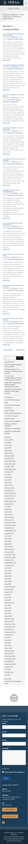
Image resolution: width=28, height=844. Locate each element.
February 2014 (9, 651)
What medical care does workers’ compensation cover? (11, 190)
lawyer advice (9, 410)
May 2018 (8, 584)
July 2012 (8, 675)
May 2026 (8, 448)
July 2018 (8, 579)
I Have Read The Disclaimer (14, 772)
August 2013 (9, 667)
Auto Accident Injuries (12, 400)
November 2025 (10, 464)
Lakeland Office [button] (9, 809)
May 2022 (8, 573)
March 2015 (8, 616)
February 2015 (9, 619)
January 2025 (9, 490)
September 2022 (10, 563)
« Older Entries (8, 350)
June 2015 (8, 608)
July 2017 (8, 595)
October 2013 (9, 661)
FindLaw (18, 841)
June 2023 (8, 539)
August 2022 (9, 565)
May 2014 (8, 643)
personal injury (10, 418)
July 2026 (8, 442)
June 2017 (8, 597)
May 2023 (8, 541)
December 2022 (10, 555)
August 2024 (9, 504)
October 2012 (9, 672)
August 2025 (9, 472)
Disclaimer (5, 768)
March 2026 (9, 453)
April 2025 (8, 482)
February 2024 (10, 517)
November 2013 (10, 659)
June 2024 (8, 509)
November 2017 (10, 587)
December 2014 (10, 624)
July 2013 (8, 669)
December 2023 (10, 523)
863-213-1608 (15, 8)
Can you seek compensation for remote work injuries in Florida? (13, 378)
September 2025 (10, 469)
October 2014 (9, 629)
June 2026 (8, 445)
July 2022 (8, 568)
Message (5, 748)
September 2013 (10, 664)
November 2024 (10, 496)
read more (6, 60)
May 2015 (8, 611)
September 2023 (10, 531)
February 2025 (9, 488)
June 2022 (8, 571)
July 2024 (8, 506)
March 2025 (9, 485)
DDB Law (15, 37)
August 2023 (9, 533)
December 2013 (10, 656)
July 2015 (8, 605)
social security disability (12, 421)
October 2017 (9, 589)
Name (4, 723)
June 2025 (8, 477)
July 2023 (8, 536)
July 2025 (8, 474)
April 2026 (8, 450)
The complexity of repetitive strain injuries (13, 65)
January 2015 (9, 621)
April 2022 (8, 576)
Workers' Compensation (15, 39)
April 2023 (8, 544)
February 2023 (9, 549)
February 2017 (9, 603)
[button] (25, 3)
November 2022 (10, 557)
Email (4, 732)
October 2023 (9, 528)
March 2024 (9, 515)
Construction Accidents (12, 405)
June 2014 (8, 640)
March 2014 (8, 648)
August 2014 (9, 635)
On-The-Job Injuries (14, 100)
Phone (4, 740)
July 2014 (8, 637)
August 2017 (9, 592)
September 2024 (10, 501)
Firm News (8, 408)
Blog (6, 402)
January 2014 (9, 653)
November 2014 (10, 627)
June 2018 (8, 581)
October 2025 (9, 466)
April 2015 (8, 613)
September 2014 (10, 632)
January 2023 (9, 552)
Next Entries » (20, 350)
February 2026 (9, 456)
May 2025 (8, 480)
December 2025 (10, 461)
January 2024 (9, 520)
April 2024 (8, 512)
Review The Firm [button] (10, 816)
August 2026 (9, 440)
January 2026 (9, 458)
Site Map (15, 837)
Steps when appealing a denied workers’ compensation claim (13, 384)
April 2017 (8, 600)
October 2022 (9, 560)
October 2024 (9, 498)
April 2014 (8, 645)
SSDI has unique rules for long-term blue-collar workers (13, 391)
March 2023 (9, 547)
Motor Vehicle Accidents (13, 413)
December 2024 (10, 493)
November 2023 (10, 525)
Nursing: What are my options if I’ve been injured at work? (13, 371)
